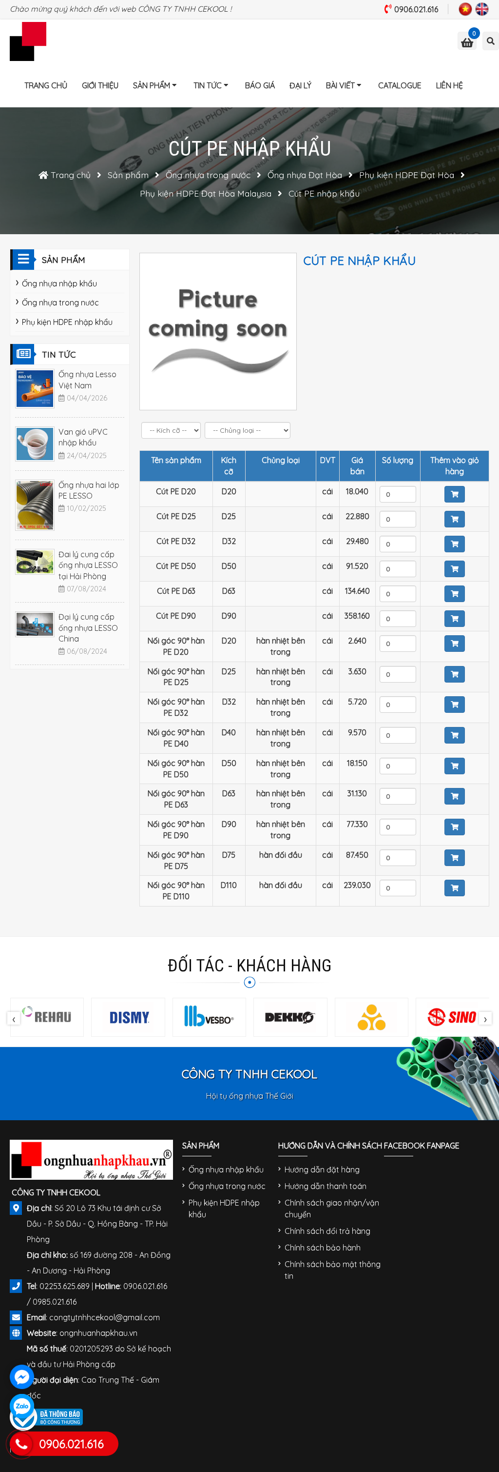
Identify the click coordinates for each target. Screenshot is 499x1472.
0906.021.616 (416, 9)
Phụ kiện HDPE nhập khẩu (67, 322)
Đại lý (300, 85)
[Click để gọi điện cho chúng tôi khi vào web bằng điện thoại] (21, 1444)
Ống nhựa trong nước (60, 302)
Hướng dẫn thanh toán (325, 1186)
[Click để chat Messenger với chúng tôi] (22, 1377)
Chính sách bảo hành (323, 1247)
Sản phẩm (151, 85)
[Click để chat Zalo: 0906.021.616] (22, 1406)
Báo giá (260, 85)
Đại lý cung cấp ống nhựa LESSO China (88, 628)
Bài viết (340, 85)
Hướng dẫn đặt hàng (322, 1169)
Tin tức (207, 85)
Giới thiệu (100, 85)
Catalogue (400, 85)
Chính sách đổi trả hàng (327, 1231)
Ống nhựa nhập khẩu (59, 283)
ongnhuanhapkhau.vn (98, 1333)
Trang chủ (45, 85)
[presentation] (13, 1018)
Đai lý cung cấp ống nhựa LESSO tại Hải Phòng (88, 565)
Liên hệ (449, 85)
